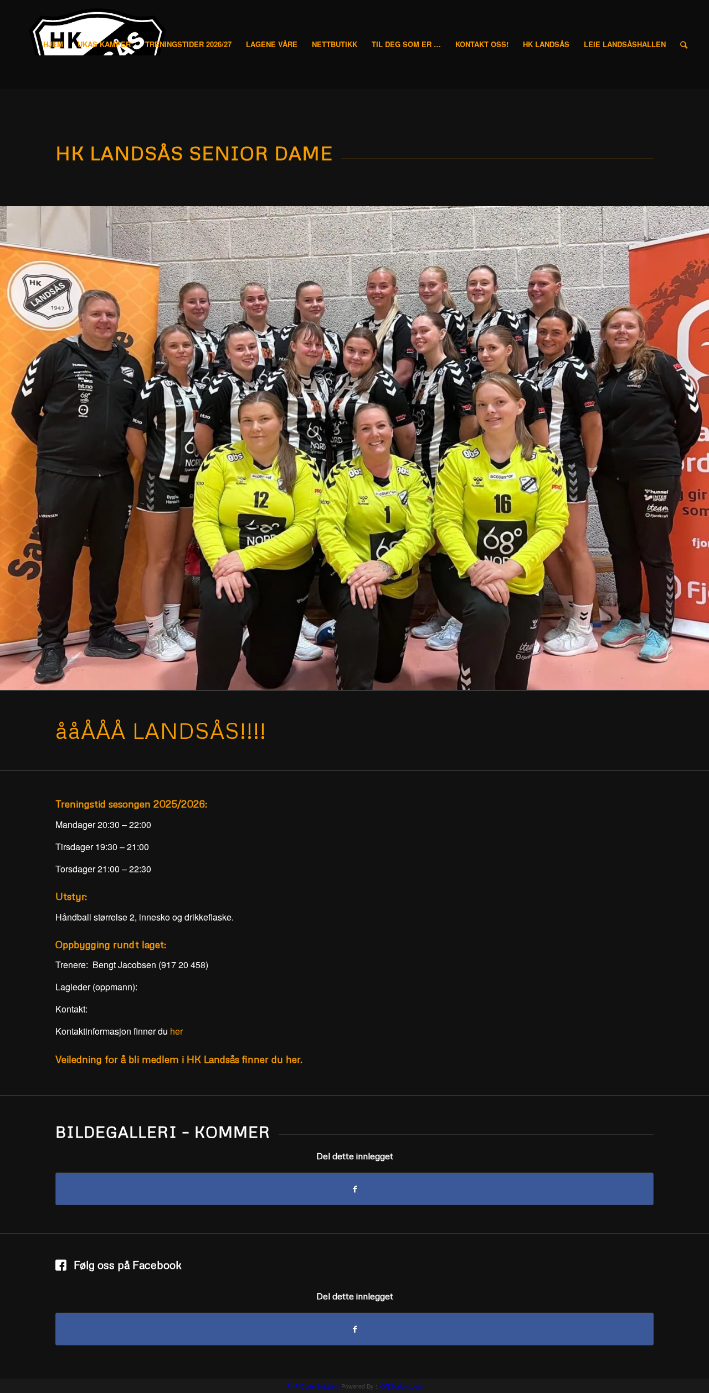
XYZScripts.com (401, 1385)
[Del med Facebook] (354, 1189)
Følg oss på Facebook (128, 1264)
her (176, 1031)
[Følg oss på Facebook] (61, 1266)
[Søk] (684, 44)
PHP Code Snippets (313, 1385)
